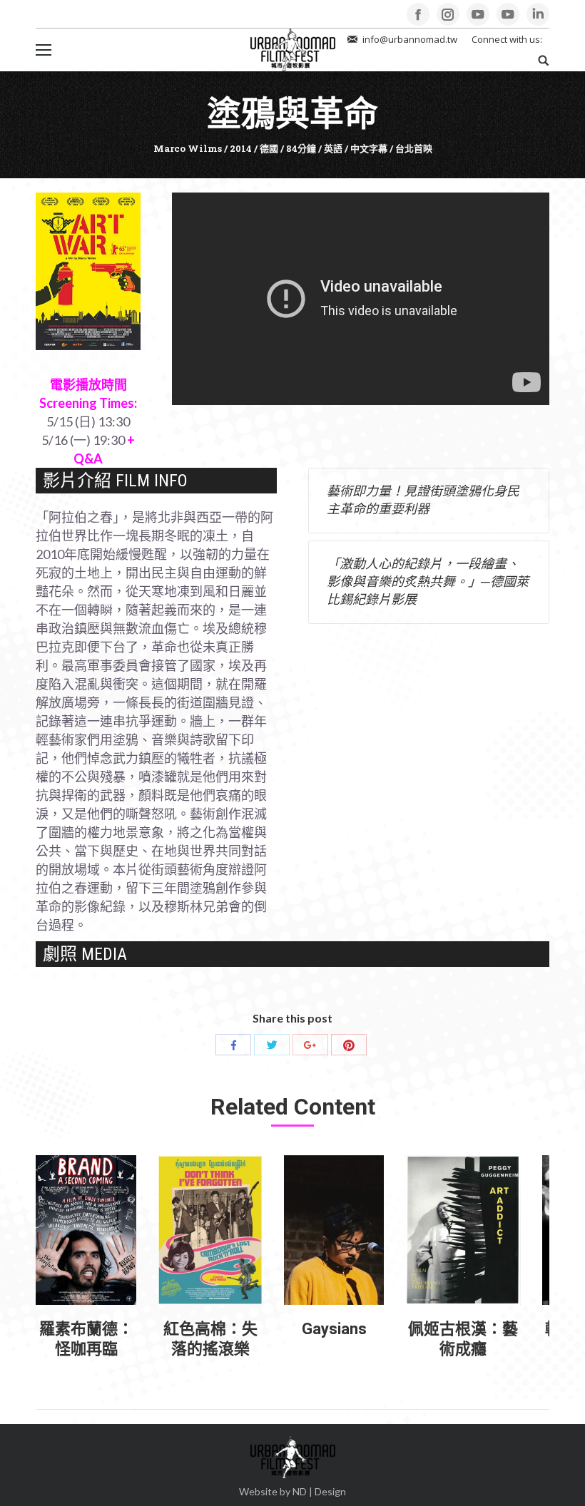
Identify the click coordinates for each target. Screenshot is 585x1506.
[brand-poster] (86, 1230)
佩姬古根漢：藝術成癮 (463, 1339)
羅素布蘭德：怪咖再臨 (86, 1339)
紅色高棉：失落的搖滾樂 (210, 1339)
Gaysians (334, 1329)
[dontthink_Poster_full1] (210, 1230)
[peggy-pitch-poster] (463, 1230)
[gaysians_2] (334, 1230)
